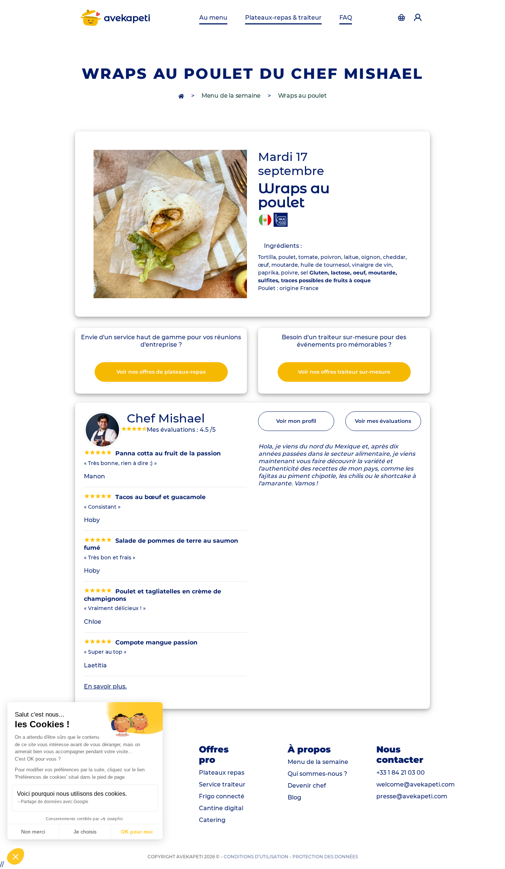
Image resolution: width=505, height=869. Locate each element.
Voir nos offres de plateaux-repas (161, 371)
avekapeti (127, 17)
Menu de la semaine (231, 95)
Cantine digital (221, 808)
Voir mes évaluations (383, 421)
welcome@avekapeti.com (415, 784)
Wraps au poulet (302, 95)
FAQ (345, 17)
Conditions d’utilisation (256, 856)
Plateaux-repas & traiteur (283, 17)
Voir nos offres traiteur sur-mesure (344, 371)
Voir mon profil (296, 421)
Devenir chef (307, 785)
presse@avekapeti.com (411, 796)
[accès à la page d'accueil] (182, 95)
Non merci (33, 832)
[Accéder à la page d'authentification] (401, 18)
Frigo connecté (221, 796)
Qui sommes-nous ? (317, 773)
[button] (15, 856)
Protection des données (325, 856)
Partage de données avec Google (54, 801)
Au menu (213, 17)
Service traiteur (222, 784)
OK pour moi (137, 832)
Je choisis (85, 832)
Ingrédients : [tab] (283, 245)
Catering (212, 819)
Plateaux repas (221, 772)
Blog (294, 797)
